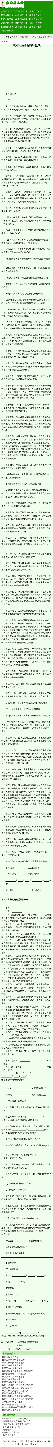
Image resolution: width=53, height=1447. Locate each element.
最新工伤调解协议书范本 (13, 1363)
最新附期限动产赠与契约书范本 (16, 1396)
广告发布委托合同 (11, 1427)
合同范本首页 (7, 11)
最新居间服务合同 (10, 1357)
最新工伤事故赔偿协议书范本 (15, 1391)
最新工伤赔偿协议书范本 (13, 1360)
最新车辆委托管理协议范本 (14, 1404)
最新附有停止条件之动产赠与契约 (17, 1399)
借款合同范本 (21, 15)
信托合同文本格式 (11, 1432)
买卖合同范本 (35, 11)
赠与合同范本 (21, 27)
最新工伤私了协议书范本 (13, 1382)
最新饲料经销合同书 (11, 1410)
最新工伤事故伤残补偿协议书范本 (17, 1388)
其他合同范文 (7, 30)
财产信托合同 (9, 1435)
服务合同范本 (35, 27)
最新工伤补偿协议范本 (12, 1368)
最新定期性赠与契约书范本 (14, 1374)
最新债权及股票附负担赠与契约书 (17, 1371)
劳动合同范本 (21, 11)
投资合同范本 (7, 27)
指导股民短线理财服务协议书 (16, 1424)
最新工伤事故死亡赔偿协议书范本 (17, 1385)
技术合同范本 (21, 23)
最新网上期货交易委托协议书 (16, 1421)
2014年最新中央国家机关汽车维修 (17, 1407)
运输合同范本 (7, 23)
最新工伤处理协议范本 (12, 1365)
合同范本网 (24, 1441)
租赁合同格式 (35, 19)
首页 (14, 37)
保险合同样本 (35, 23)
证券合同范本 (24, 37)
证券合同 (7, 1430)
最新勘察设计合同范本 (12, 1402)
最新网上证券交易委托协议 (15, 1418)
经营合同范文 (7, 15)
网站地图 (34, 1444)
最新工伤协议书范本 (11, 1379)
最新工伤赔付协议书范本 (13, 1393)
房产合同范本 (7, 19)
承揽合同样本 (21, 19)
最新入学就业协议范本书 (13, 1377)
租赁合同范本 (35, 15)
